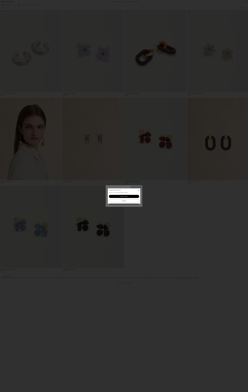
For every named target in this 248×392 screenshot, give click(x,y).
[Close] (138, 190)
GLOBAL (124, 200)
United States (124, 196)
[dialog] (124, 196)
